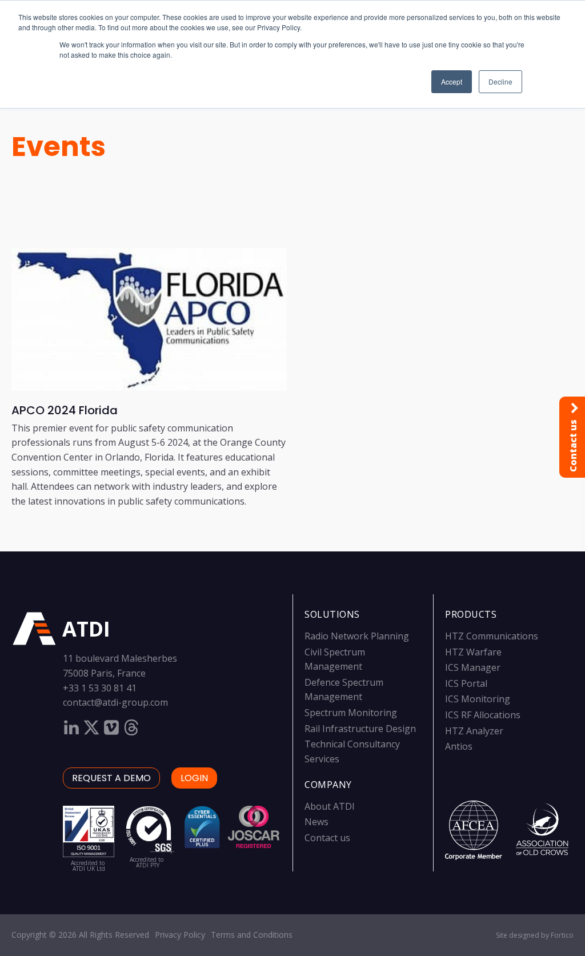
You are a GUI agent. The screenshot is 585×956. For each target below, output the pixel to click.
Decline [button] (500, 81)
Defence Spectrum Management (343, 689)
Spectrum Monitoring (350, 712)
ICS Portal (466, 683)
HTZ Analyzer (474, 731)
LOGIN (194, 778)
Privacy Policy (180, 934)
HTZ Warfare (473, 652)
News (316, 821)
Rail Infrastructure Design (360, 728)
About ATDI (329, 806)
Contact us (327, 837)
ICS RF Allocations (482, 715)
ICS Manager (472, 667)
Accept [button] (451, 81)
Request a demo (111, 778)
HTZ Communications (491, 636)
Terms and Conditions (251, 934)
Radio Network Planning (356, 636)
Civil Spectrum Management (334, 659)
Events (58, 146)
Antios (458, 746)
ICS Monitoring (477, 699)
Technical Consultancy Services (352, 751)
